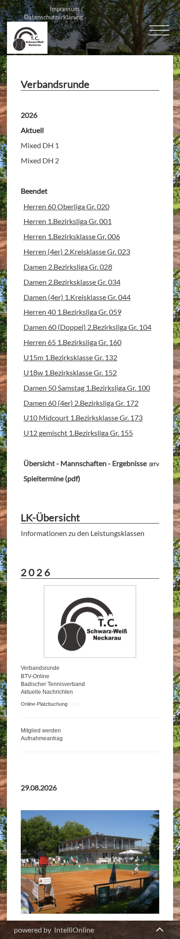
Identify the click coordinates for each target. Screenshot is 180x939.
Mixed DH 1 (40, 145)
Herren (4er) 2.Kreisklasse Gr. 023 (77, 251)
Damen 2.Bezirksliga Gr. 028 (68, 266)
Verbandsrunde (40, 668)
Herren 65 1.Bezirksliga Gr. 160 (72, 342)
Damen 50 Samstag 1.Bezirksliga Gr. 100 (87, 387)
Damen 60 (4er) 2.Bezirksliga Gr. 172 (81, 402)
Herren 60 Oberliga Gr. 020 (66, 206)
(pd (70, 478)
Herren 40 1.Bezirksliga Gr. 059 (72, 311)
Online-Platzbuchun (43, 704)
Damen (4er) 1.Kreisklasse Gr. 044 (77, 297)
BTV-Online (35, 676)
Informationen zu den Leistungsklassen (82, 533)
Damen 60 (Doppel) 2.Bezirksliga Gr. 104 (87, 327)
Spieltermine (44, 478)
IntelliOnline (74, 929)
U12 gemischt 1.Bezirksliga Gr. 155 (78, 432)
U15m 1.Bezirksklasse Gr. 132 (70, 357)
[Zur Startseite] (27, 36)
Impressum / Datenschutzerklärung (53, 13)
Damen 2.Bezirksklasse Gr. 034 (72, 281)
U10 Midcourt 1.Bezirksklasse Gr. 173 (83, 417)
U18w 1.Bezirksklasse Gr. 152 (70, 372)
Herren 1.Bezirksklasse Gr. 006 (72, 236)
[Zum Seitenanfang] (159, 927)
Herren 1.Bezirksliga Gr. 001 (68, 221)
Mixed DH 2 (40, 160)
